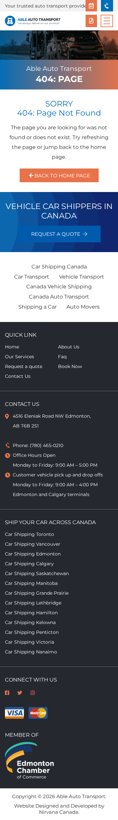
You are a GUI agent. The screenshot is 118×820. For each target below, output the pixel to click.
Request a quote (91, 21)
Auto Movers (83, 307)
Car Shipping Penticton (32, 632)
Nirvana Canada (58, 812)
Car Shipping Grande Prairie (37, 593)
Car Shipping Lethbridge (33, 603)
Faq (62, 357)
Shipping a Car (37, 307)
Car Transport (31, 277)
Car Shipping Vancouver (32, 544)
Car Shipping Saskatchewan (37, 573)
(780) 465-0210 (46, 445)
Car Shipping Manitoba (31, 583)
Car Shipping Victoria (29, 642)
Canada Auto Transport (59, 297)
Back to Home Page (62, 175)
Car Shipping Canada (59, 267)
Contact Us (17, 376)
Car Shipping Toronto (29, 534)
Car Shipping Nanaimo (31, 652)
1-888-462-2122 (107, 5)
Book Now (91, 5)
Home (12, 347)
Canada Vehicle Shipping (59, 286)
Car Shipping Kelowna (30, 622)
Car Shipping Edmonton (33, 554)
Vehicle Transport (81, 277)
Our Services (19, 357)
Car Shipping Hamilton (31, 613)
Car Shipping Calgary (29, 564)
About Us (68, 347)
